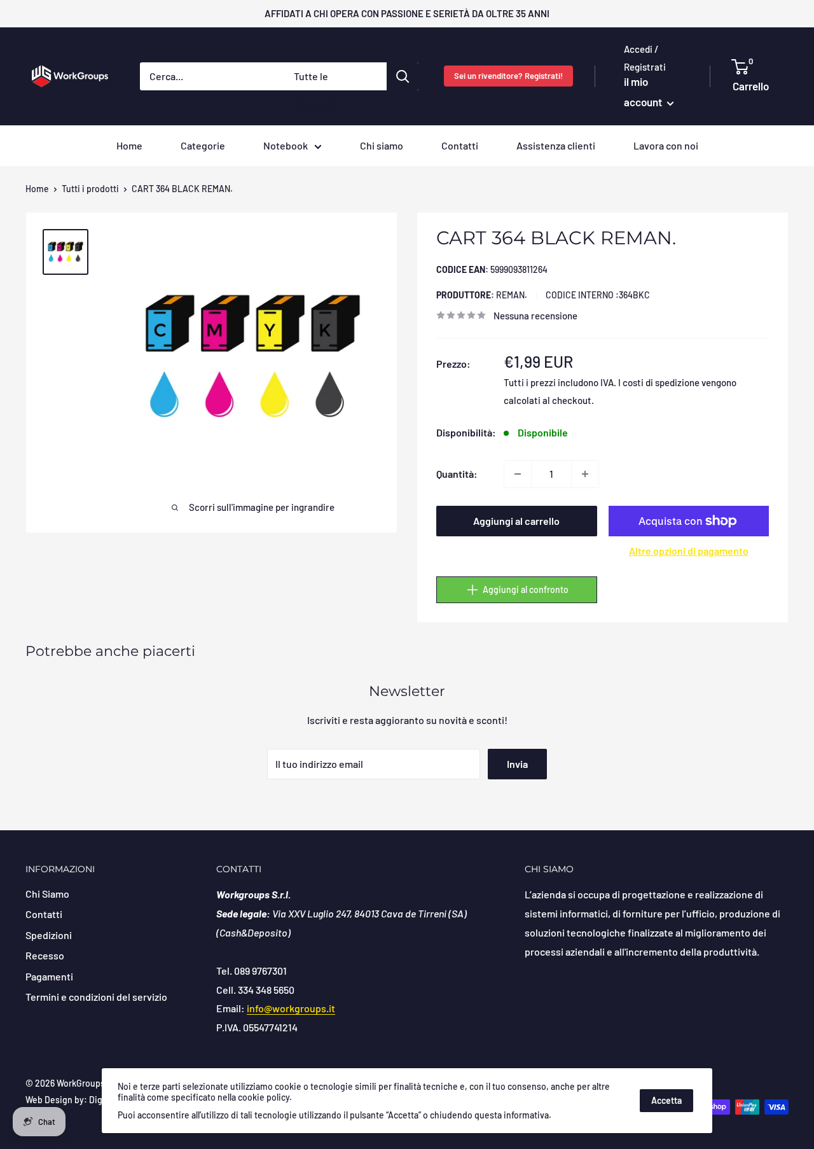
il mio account (644, 91)
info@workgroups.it (291, 1008)
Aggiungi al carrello (516, 521)
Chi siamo (381, 145)
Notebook (285, 145)
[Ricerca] (402, 76)
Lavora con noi (665, 145)
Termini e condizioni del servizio (96, 997)
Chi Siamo (47, 894)
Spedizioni (48, 935)
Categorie (203, 145)
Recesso (44, 955)
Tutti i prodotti (90, 188)
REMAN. (481, 294)
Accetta (666, 1100)
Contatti (459, 145)
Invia (517, 764)
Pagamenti (49, 976)
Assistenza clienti (555, 145)
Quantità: (457, 474)
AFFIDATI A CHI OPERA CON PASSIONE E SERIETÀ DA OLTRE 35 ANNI (407, 13)
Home (129, 145)
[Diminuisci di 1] (517, 474)
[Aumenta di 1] (585, 474)
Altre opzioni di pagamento (688, 551)
